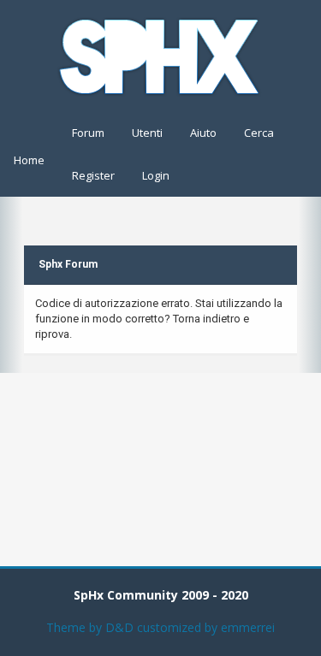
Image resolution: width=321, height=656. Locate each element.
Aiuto (203, 132)
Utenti (147, 132)
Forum (88, 132)
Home (29, 160)
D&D (119, 627)
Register (93, 175)
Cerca (259, 132)
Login (155, 175)
